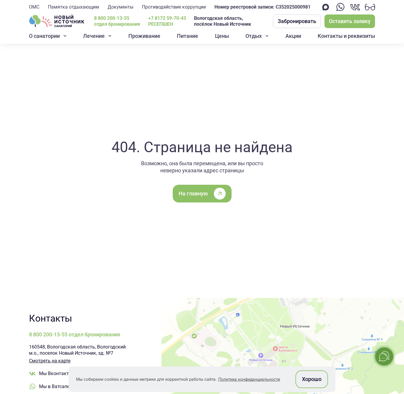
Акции (293, 36)
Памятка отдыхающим (73, 7)
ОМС (34, 7)
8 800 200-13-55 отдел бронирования (117, 21)
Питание (187, 36)
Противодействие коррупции (174, 7)
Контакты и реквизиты (346, 36)
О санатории (44, 36)
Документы (120, 7)
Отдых (253, 36)
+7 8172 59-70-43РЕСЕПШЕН (167, 21)
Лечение (94, 36)
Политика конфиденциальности (249, 379)
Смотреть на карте (49, 361)
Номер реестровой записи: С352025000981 (262, 7)
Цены (222, 36)
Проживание (144, 36)
